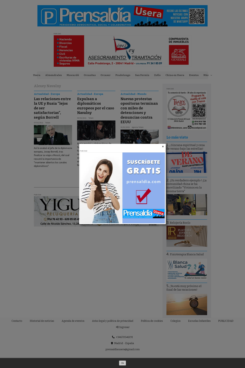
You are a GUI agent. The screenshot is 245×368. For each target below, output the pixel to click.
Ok (122, 363)
